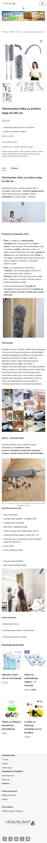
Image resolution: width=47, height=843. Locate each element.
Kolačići (5, 799)
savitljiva (4, 156)
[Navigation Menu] (42, 3)
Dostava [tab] (14, 168)
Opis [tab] (4, 168)
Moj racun (6, 780)
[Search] (23, 8)
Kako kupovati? (8, 776)
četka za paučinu (13, 151)
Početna (5, 32)
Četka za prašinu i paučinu (28, 151)
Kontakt (5, 764)
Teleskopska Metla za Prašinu (18, 156)
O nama (5, 759)
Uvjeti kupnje (7, 768)
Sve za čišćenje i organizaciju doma (21, 147)
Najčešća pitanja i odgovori (12, 811)
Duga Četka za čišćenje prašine (29, 154)
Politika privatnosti (9, 795)
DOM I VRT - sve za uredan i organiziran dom (27, 32)
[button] (41, 41)
